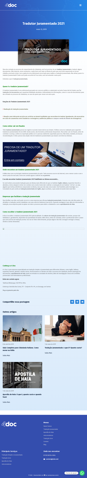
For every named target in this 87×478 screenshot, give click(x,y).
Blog (45, 444)
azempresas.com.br (53, 475)
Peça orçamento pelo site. (11, 290)
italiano (65, 183)
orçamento (46, 175)
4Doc (5, 173)
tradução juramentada (54, 200)
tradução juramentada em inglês (31, 189)
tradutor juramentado (13, 130)
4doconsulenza (48, 435)
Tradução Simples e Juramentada (12, 455)
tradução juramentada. (20, 79)
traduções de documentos (11, 92)
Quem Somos (48, 426)
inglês (60, 183)
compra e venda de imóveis (61, 118)
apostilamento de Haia (67, 204)
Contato (46, 441)
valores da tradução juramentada (54, 216)
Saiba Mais (6, 355)
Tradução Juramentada (51, 429)
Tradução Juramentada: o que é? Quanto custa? (63, 348)
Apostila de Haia (49, 432)
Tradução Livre (48, 438)
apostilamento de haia (18, 273)
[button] (80, 5)
